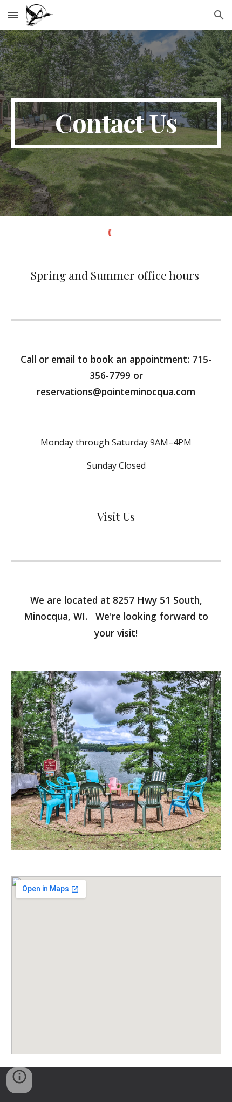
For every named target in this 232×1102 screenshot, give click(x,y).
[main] (116, 123)
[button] (13, 15)
